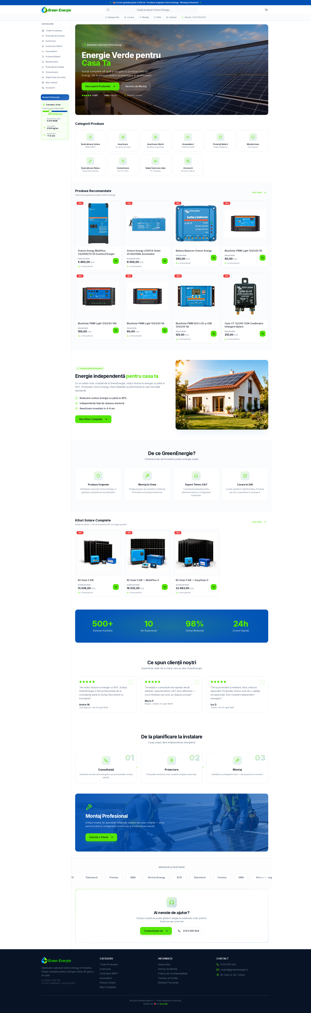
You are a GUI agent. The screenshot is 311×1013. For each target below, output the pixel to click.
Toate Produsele (109, 964)
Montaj (145, 17)
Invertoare (105, 969)
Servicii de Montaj (167, 969)
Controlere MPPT (109, 973)
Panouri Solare (107, 982)
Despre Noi (113, 17)
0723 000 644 (191, 930)
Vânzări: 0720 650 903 (195, 17)
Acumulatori (106, 978)
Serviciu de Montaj (136, 86)
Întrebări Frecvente (168, 982)
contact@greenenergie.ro (234, 969)
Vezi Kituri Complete (90, 419)
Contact (172, 17)
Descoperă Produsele (98, 86)
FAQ (159, 17)
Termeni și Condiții (168, 978)
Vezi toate (257, 192)
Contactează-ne (153, 930)
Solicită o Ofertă (98, 837)
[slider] (50, 111)
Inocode (164, 1004)
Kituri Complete (108, 987)
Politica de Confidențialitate (172, 973)
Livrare (130, 17)
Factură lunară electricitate (53, 108)
